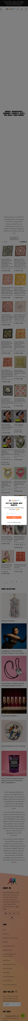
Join (14, 517)
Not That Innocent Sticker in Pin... (15, 1017)
